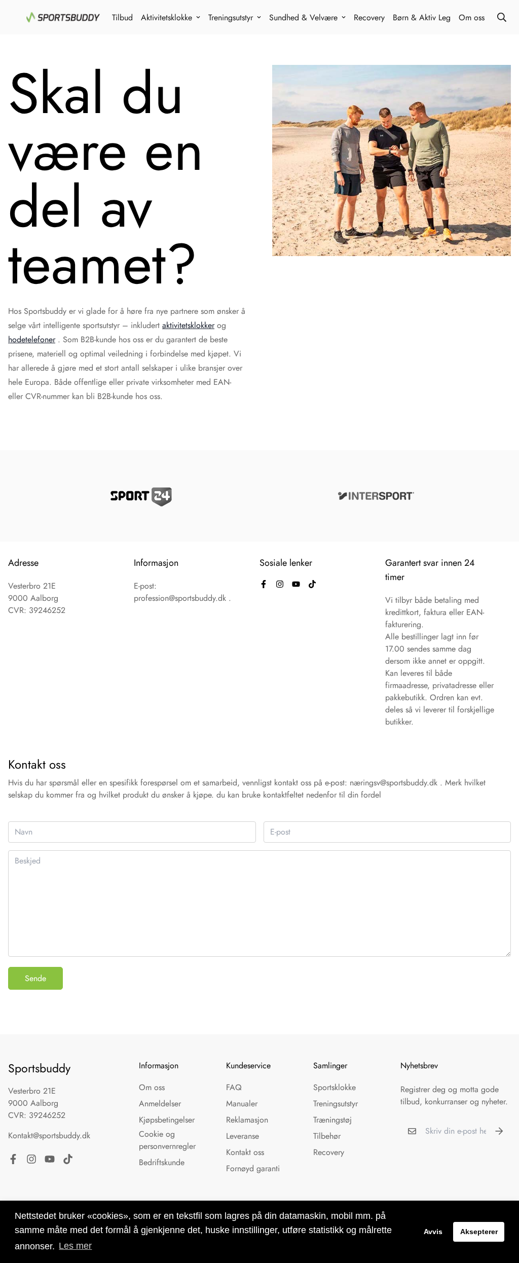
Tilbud (122, 17)
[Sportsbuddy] (63, 17)
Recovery (369, 17)
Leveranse (242, 1136)
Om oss (472, 17)
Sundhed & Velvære (303, 17)
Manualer (241, 1103)
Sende (35, 978)
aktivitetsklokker (188, 325)
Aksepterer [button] (479, 1232)
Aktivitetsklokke (166, 17)
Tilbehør (327, 1136)
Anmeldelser (160, 1103)
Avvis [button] (433, 1232)
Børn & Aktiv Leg (422, 17)
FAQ (234, 1087)
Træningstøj (332, 1120)
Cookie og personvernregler (167, 1140)
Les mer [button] (75, 1246)
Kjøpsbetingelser (167, 1120)
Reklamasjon (247, 1120)
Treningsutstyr (230, 17)
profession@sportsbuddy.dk (180, 598)
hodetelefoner (31, 339)
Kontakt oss (245, 1152)
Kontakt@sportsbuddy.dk (49, 1135)
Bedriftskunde (161, 1162)
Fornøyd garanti (253, 1168)
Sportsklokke (334, 1087)
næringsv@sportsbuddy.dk (393, 782)
